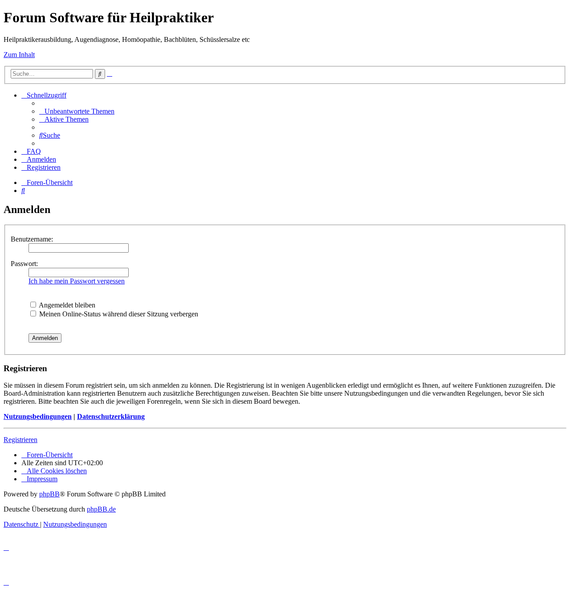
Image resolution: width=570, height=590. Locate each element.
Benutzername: (32, 239)
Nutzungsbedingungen (38, 416)
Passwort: (24, 263)
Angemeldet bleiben (66, 305)
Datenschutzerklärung (111, 416)
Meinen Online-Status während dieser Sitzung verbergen (117, 314)
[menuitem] (76, 111)
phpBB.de (101, 509)
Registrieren (20, 439)
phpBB (49, 494)
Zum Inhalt (19, 54)
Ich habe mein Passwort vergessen (76, 281)
